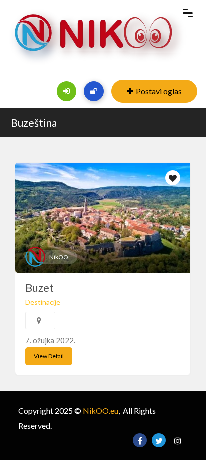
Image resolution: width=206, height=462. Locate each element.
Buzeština (34, 122)
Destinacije (43, 302)
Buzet (40, 287)
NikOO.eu (100, 410)
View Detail (49, 356)
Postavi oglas (159, 91)
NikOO (59, 257)
